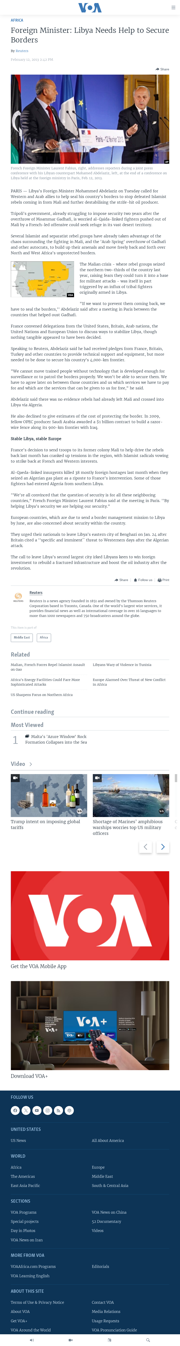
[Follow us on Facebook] (15, 1110)
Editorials (100, 1266)
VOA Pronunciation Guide (114, 1330)
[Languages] (109, 1340)
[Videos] (71, 1340)
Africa (17, 21)
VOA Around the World (31, 1330)
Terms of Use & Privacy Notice (37, 1302)
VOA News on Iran (27, 1240)
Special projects (25, 1221)
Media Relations (106, 1311)
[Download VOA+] (90, 1025)
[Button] (162, 69)
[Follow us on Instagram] (47, 1110)
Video (18, 764)
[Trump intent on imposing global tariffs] (49, 795)
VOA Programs (24, 1212)
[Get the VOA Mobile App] (90, 915)
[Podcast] (69, 1110)
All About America (108, 1140)
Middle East (102, 1176)
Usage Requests (105, 1321)
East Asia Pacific (25, 1185)
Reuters (22, 51)
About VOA (20, 1311)
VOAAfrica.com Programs (33, 1266)
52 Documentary (106, 1221)
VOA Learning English (30, 1276)
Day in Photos (23, 1230)
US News (18, 1140)
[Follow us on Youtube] (36, 1110)
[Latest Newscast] (32, 1340)
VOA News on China (109, 1212)
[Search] (148, 1340)
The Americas (23, 1176)
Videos (98, 1230)
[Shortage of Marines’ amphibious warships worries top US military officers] (131, 795)
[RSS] (58, 1110)
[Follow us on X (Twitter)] (26, 1110)
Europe (98, 1167)
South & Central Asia (110, 1185)
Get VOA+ (19, 1321)
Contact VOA (103, 1302)
